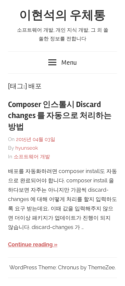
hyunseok (26, 148)
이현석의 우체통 (62, 15)
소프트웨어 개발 (32, 157)
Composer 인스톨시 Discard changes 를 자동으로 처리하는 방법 (60, 116)
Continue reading (30, 244)
